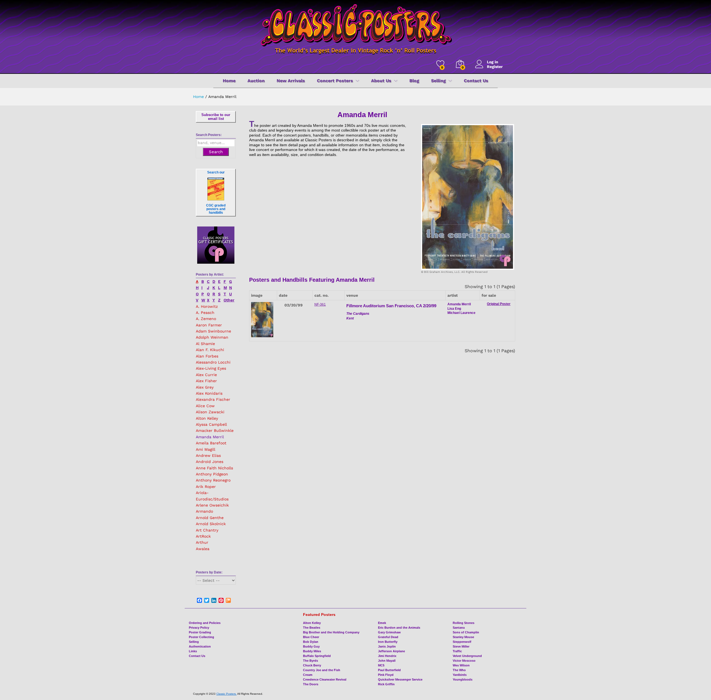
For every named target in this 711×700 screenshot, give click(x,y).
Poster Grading (200, 632)
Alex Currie (206, 374)
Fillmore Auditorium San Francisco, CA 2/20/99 (391, 305)
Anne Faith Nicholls (214, 468)
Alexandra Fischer (213, 399)
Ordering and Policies (205, 623)
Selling (194, 641)
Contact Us (476, 81)
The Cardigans (357, 314)
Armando (204, 511)
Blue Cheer (311, 637)
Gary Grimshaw (389, 632)
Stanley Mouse (463, 637)
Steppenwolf (462, 641)
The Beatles (311, 627)
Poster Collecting (201, 637)
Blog (414, 81)
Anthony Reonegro (213, 480)
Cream (307, 674)
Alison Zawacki (210, 412)
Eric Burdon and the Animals (399, 627)
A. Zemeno (206, 318)
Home (229, 81)
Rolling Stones (463, 623)
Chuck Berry (312, 665)
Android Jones (209, 461)
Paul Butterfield (389, 670)
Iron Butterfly (387, 641)
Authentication (200, 646)
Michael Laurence (461, 313)
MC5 (381, 665)
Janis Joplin (387, 646)
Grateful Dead (388, 637)
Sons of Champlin (466, 632)
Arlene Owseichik (212, 505)
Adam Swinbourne (213, 331)
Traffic (457, 651)
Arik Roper (206, 486)
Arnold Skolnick (211, 524)
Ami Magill (205, 449)
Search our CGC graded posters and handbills (216, 192)
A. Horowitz (207, 306)
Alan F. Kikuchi (210, 350)
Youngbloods (462, 679)
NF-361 (320, 304)
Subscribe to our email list (215, 117)
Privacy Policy (199, 627)
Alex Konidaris (209, 393)
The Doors (310, 684)
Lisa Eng (454, 309)
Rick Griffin (386, 684)
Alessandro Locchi (213, 362)
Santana (459, 627)
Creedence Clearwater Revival (324, 679)
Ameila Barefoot (211, 443)
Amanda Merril (210, 437)
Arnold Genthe (210, 517)
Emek (382, 623)
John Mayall (386, 660)
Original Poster (498, 304)
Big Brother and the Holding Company (331, 632)
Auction (256, 81)
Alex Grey (205, 387)
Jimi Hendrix (387, 656)
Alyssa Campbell (211, 424)
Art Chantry (207, 530)
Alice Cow (205, 406)
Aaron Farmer (209, 325)
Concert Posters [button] (335, 81)
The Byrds (310, 660)
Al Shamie (205, 343)
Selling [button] (438, 81)
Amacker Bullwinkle (215, 430)
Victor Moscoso (464, 660)
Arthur (202, 542)
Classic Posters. (226, 693)
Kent (350, 318)
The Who (459, 670)
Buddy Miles (312, 651)
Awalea (202, 549)
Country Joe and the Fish (321, 670)
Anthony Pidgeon (212, 474)
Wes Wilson (461, 665)
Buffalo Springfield (317, 656)
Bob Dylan (310, 641)
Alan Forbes (207, 356)
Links (193, 651)
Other (229, 300)
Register (495, 66)
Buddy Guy (311, 646)
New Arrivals (291, 81)
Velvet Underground (467, 656)
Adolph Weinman (212, 337)
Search (216, 151)
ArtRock (203, 536)
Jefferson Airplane (391, 651)
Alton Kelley (207, 418)
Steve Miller (461, 646)
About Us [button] (381, 81)
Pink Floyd (386, 674)
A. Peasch (205, 312)
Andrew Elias (208, 455)
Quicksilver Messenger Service (400, 679)
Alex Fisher (206, 381)
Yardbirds (460, 674)
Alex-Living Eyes (211, 368)
